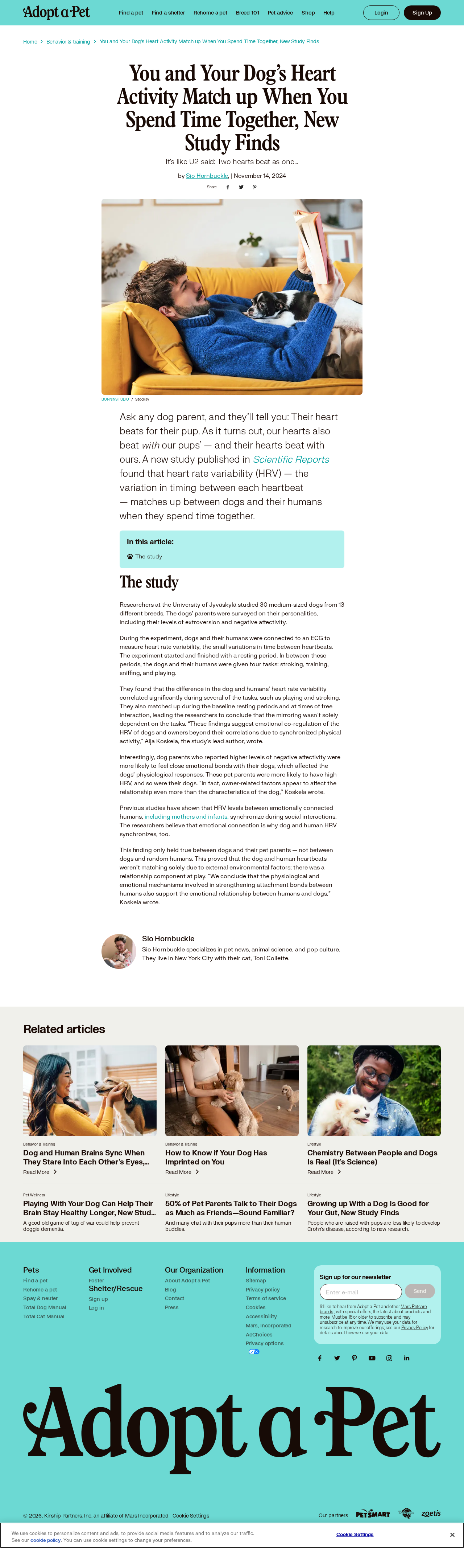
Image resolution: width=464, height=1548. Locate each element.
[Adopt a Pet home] (56, 12)
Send (420, 1291)
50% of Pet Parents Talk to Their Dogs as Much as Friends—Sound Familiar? (231, 1208)
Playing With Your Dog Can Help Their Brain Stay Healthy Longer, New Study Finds (89, 1212)
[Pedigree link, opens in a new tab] (406, 1513)
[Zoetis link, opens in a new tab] (431, 1514)
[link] (210, 12)
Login (381, 12)
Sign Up (422, 12)
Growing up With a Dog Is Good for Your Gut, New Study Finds (368, 1208)
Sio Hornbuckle (207, 175)
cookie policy (45, 1540)
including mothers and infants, (187, 816)
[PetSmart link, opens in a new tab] (373, 1513)
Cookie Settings (191, 1515)
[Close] (452, 1535)
